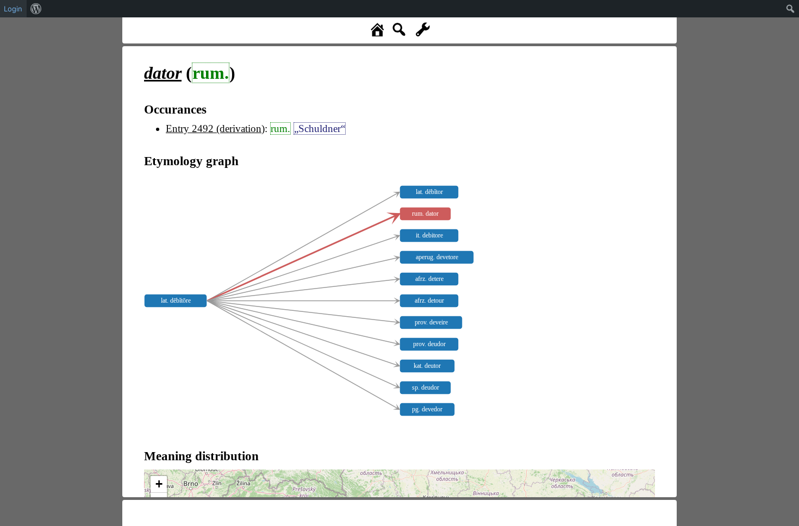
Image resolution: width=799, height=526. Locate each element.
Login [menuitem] (13, 8)
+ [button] (159, 484)
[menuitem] (36, 8)
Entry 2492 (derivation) (215, 128)
